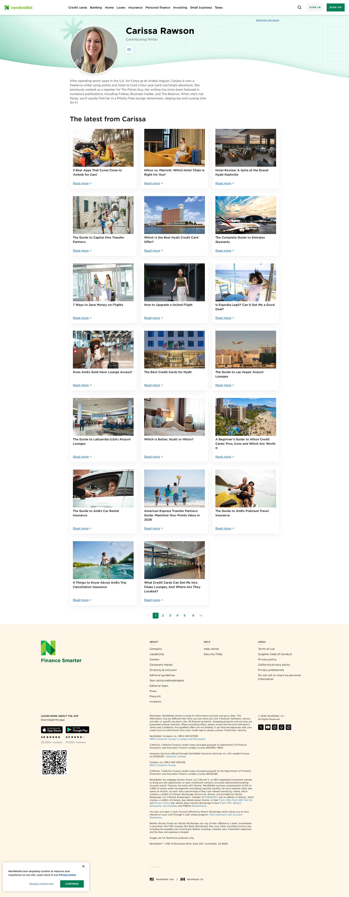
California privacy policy (274, 664)
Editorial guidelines (162, 675)
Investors (156, 701)
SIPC (215, 797)
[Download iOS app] (52, 729)
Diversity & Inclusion (163, 669)
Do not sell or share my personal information (279, 677)
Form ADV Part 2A (242, 800)
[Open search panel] (299, 7)
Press (153, 691)
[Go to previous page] (148, 615)
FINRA (207, 797)
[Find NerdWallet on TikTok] (288, 727)
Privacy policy (267, 659)
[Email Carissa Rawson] (129, 49)
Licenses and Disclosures (191, 739)
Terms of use (266, 648)
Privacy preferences (271, 669)
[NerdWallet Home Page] (18, 7)
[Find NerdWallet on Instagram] (274, 727)
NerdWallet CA (195, 879)
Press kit (155, 696)
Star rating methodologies (167, 680)
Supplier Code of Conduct (275, 654)
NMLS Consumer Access (163, 739)
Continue (72, 883)
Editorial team (159, 685)
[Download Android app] (77, 729)
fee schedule (170, 805)
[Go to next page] (201, 615)
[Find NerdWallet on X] (261, 727)
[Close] (83, 866)
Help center (211, 648)
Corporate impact (161, 664)
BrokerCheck (199, 805)
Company (156, 648)
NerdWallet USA (165, 879)
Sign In (315, 7)
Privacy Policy (162, 803)
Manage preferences (41, 883)
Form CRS (225, 800)
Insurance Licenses (176, 756)
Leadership (157, 654)
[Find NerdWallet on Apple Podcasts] (281, 727)
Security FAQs (213, 654)
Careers (155, 659)
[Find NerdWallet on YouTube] (267, 727)
